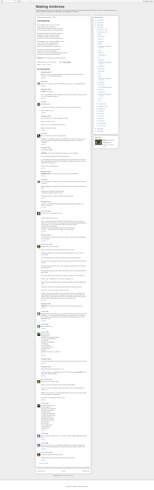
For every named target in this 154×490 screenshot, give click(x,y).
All (98, 57)
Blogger (86, 486)
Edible (100, 44)
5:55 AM (43, 78)
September (101, 106)
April (99, 118)
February (101, 123)
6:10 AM (43, 112)
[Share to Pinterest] (70, 62)
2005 (98, 131)
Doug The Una (45, 244)
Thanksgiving (102, 55)
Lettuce (100, 98)
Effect (99, 34)
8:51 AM (43, 168)
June (100, 113)
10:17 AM (43, 207)
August (100, 108)
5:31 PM (43, 320)
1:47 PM (43, 241)
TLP (42, 102)
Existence (101, 41)
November (101, 32)
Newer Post (40, 471)
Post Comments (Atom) (67, 475)
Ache (99, 50)
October (100, 104)
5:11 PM (43, 308)
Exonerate (101, 36)
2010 (98, 20)
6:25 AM (43, 130)
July (99, 111)
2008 (98, 25)
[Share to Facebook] (68, 62)
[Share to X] (67, 62)
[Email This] (63, 62)
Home (64, 471)
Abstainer (100, 52)
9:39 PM (43, 363)
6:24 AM (43, 400)
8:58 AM (43, 176)
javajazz (43, 332)
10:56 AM (43, 231)
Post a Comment (43, 463)
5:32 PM (43, 328)
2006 (98, 128)
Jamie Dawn (44, 211)
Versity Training (47, 64)
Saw (99, 73)
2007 (98, 27)
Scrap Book (101, 68)
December (101, 29)
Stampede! (101, 71)
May (99, 116)
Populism (100, 39)
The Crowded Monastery (105, 87)
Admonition (101, 60)
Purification (101, 84)
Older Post (86, 471)
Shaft (99, 76)
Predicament (101, 92)
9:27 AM (43, 198)
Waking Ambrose (50, 7)
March (100, 121)
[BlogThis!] (65, 62)
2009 (98, 22)
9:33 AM (43, 460)
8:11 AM (43, 439)
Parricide (100, 89)
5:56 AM (43, 86)
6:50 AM (43, 144)
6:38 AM (43, 430)
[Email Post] (60, 62)
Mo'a (42, 133)
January (100, 125)
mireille (43, 311)
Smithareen (101, 66)
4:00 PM (43, 300)
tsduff (42, 179)
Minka (42, 81)
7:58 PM (43, 355)
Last (99, 101)
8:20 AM (43, 449)
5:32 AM (43, 376)
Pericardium (101, 82)
